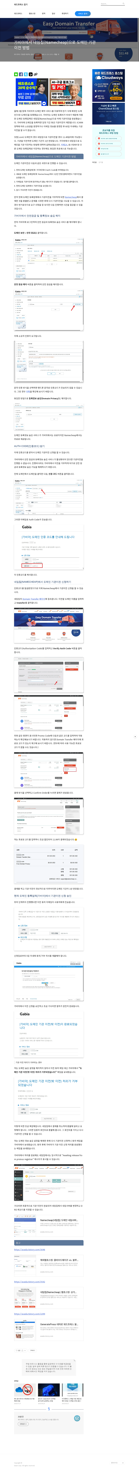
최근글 (94, 162)
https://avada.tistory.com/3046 (29, 1249)
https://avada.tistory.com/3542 (29, 1281)
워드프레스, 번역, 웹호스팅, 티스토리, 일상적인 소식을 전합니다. (38, 1419)
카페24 (64, 144)
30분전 (21, 1416)
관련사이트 (114, 1463)
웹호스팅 (32, 13)
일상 (53, 13)
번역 (43, 13)
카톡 (28, 391)
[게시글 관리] (25, 1350)
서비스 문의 (82, 13)
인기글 (101, 162)
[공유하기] (22, 1350)
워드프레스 (18, 13)
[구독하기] (135, 736)
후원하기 (65, 13)
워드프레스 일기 (21, 4)
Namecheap (71, 197)
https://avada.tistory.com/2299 (29, 1313)
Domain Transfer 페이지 (33, 598)
